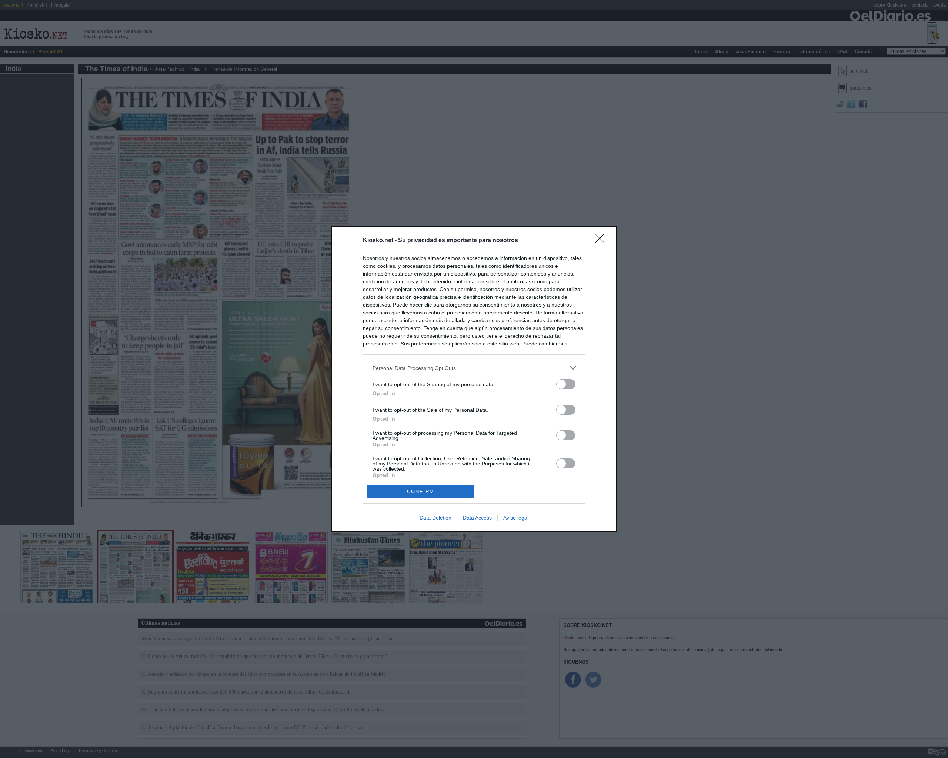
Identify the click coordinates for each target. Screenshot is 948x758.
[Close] (602, 241)
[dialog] (474, 379)
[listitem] (474, 368)
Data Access (477, 518)
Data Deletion (435, 518)
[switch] (565, 384)
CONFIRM (420, 491)
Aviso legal (515, 518)
